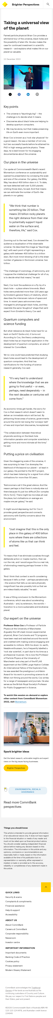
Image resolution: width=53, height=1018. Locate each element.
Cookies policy (12, 961)
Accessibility (11, 914)
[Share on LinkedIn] (28, 94)
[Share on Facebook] (19, 94)
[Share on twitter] (10, 94)
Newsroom (10, 938)
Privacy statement (14, 965)
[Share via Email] (37, 94)
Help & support (12, 910)
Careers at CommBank (16, 929)
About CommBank (14, 924)
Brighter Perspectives (25, 4)
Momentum (20, 701)
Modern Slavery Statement (18, 970)
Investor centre (12, 942)
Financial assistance (14, 905)
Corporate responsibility (16, 933)
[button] (48, 4)
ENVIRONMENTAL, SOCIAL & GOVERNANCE (27, 790)
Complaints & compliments (18, 901)
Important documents (15, 952)
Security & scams (13, 897)
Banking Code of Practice (17, 957)
